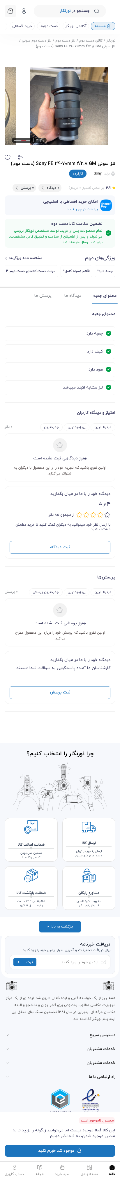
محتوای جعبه (105, 296)
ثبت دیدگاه (60, 547)
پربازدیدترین (77, 427)
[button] (20, 157)
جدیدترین (51, 427)
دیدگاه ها (72, 296)
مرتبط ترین (103, 427)
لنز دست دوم (65, 40)
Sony (98, 173)
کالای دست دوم (91, 40)
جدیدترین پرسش (46, 592)
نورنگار (110, 40)
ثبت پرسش (60, 692)
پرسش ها (43, 296)
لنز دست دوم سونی (37, 40)
